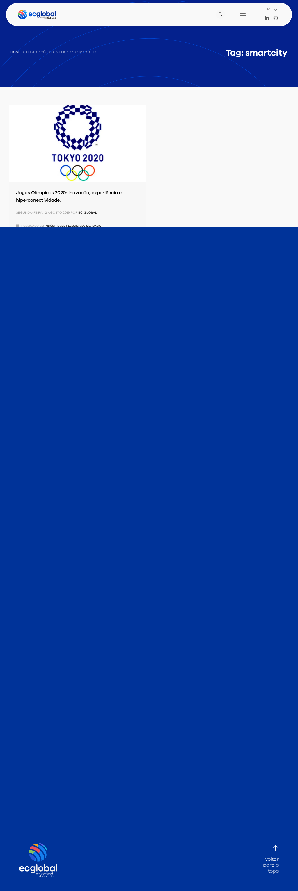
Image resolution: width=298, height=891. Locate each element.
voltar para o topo (271, 865)
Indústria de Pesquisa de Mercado (73, 225)
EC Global (87, 212)
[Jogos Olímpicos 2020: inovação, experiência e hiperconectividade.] (78, 143)
